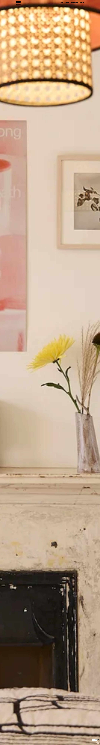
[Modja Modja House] (18, 3)
